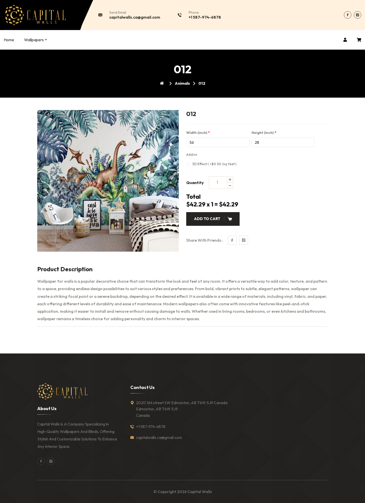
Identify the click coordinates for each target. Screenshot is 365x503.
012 (201, 83)
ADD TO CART (207, 218)
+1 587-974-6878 (205, 17)
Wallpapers (34, 39)
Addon (191, 154)
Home (9, 39)
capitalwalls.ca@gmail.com (134, 17)
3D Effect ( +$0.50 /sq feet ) (214, 164)
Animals (182, 83)
